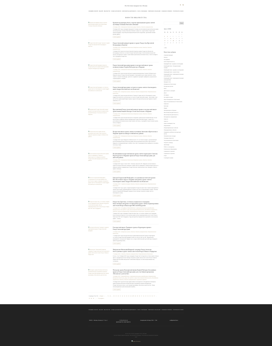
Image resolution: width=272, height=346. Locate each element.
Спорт (165, 155)
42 (122, 296)
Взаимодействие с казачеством (171, 72)
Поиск (181, 23)
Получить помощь (168, 142)
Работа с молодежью (142, 11)
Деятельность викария (169, 90)
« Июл (165, 47)
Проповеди (166, 144)
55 (150, 296)
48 (135, 296)
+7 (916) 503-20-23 (123, 320)
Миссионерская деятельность (129, 11)
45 (128, 296)
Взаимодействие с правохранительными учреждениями (140, 208)
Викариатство (107, 11)
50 (139, 296)
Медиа (165, 108)
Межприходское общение (170, 110)
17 (164, 40)
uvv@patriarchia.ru (174, 320)
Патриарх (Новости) (169, 138)
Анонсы (165, 57)
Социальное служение (166, 11)
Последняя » (101, 298)
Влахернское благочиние (127, 27)
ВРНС (165, 88)
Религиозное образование (154, 11)
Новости (138, 27)
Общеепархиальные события (171, 127)
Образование (167, 125)
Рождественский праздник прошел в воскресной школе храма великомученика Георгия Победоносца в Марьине (133, 66)
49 (137, 296)
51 (141, 296)
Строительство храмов (178, 11)
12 (170, 38)
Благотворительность (169, 61)
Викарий (101, 11)
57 (154, 296)
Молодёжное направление (151, 209)
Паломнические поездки (170, 136)
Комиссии (166, 103)
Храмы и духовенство (116, 11)
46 (130, 296)
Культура (166, 106)
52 (143, 296)
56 (152, 296)
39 (116, 296)
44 (126, 296)
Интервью (166, 95)
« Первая (101, 296)
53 (145, 296)
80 (91, 298)
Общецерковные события (170, 130)
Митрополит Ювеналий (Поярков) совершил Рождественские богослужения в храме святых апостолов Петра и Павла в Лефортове (135, 250)
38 (113, 296)
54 (147, 296)
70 (89, 298)
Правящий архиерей (93, 11)
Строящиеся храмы (168, 157)
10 (108, 296)
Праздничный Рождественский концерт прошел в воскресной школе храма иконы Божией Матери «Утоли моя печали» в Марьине (135, 110)
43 (124, 296)
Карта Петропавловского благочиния (173, 101)
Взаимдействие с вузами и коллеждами (173, 63)
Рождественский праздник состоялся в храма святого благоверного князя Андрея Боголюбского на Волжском (134, 88)
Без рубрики (124, 208)
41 (120, 296)
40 (118, 296)
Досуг (134, 27)
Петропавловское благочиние (137, 211)
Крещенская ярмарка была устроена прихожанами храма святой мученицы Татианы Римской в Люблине (134, 23)
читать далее (116, 37)
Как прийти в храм (125, 209)
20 (110, 296)
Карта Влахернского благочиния (172, 99)
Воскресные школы (137, 47)
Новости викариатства (147, 27)
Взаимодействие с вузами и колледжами (174, 70)
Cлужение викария (125, 184)
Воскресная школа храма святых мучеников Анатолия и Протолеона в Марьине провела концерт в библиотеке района (135, 132)
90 (93, 298)
